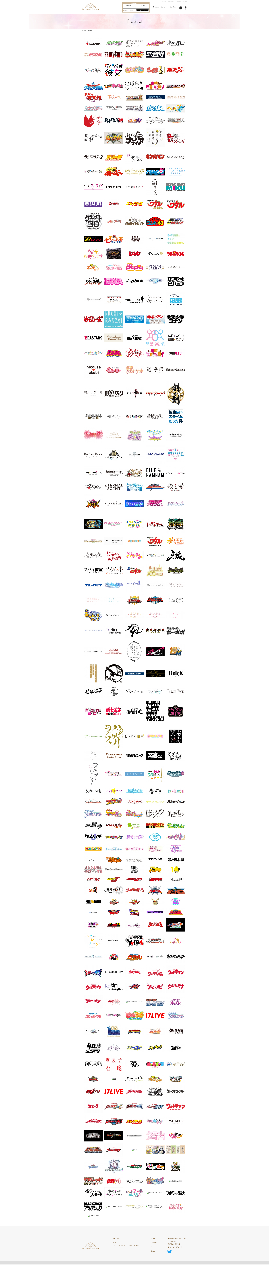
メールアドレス (129, 5)
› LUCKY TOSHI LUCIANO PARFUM (126, 1246)
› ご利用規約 (171, 1241)
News (152, 1247)
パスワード (142, 5)
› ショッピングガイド (174, 1247)
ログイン (142, 10)
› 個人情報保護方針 (174, 1244)
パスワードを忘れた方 (130, 10)
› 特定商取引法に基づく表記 (177, 1238)
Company (164, 7)
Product (156, 7)
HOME (84, 30)
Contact (173, 7)
